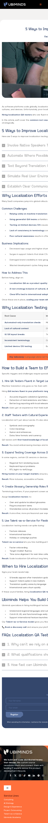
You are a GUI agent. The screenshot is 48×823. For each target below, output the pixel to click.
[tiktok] (25, 775)
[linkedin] (34, 775)
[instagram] (20, 775)
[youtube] (29, 775)
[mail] (43, 775)
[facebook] (11, 775)
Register (14, 715)
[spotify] (39, 775)
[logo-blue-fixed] (15, 3)
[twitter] (15, 775)
